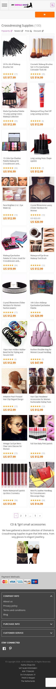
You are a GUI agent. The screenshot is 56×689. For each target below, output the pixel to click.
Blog (5, 614)
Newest (17, 31)
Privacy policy (10, 605)
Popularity (5, 31)
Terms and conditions (14, 610)
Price (27, 31)
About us (8, 601)
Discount (37, 31)
